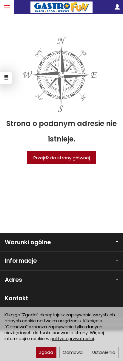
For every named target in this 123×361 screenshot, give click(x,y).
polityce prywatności (72, 339)
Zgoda (46, 352)
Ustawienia (103, 352)
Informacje (21, 261)
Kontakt (16, 298)
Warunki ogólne (28, 242)
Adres (13, 280)
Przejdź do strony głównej (61, 158)
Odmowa (73, 352)
